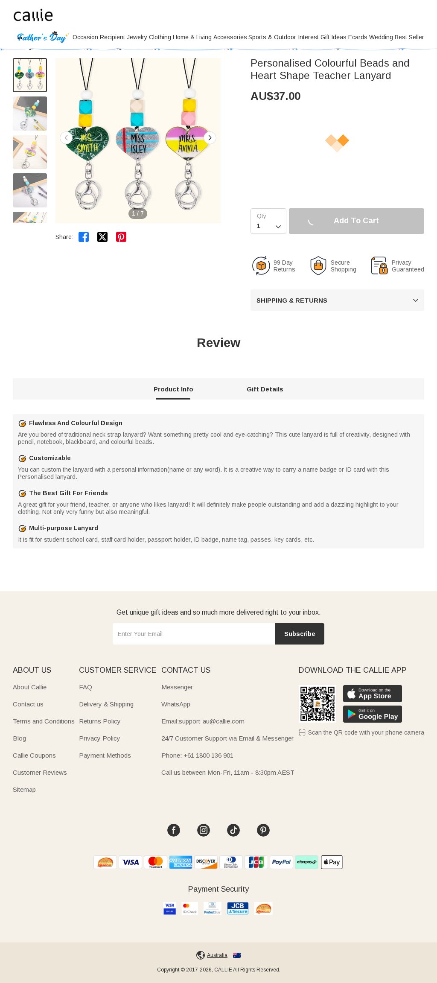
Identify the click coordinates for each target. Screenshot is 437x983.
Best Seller (409, 37)
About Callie (30, 687)
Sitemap (24, 789)
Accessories (230, 37)
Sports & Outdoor (272, 37)
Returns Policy (100, 721)
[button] (210, 137)
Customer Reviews (40, 772)
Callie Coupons (34, 755)
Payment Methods (105, 755)
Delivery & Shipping (106, 704)
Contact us (28, 704)
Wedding (381, 37)
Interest (308, 37)
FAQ (85, 687)
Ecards (357, 37)
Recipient (112, 37)
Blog (19, 738)
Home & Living (192, 37)
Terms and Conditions (44, 721)
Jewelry (137, 37)
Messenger (177, 687)
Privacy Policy (99, 738)
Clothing (160, 37)
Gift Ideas (333, 37)
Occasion (85, 37)
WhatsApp (175, 704)
